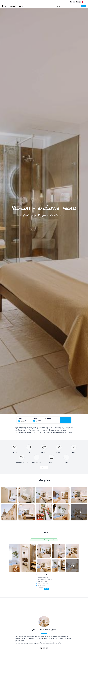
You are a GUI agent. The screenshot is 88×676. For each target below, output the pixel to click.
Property (58, 6)
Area (77, 6)
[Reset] (45, 418)
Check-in (20, 418)
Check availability (65, 420)
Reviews (68, 6)
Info (41, 589)
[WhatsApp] (74, 2)
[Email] (77, 2)
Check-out (35, 418)
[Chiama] (71, 2)
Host (73, 6)
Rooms (63, 6)
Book (83, 6)
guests (49, 418)
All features (44, 468)
